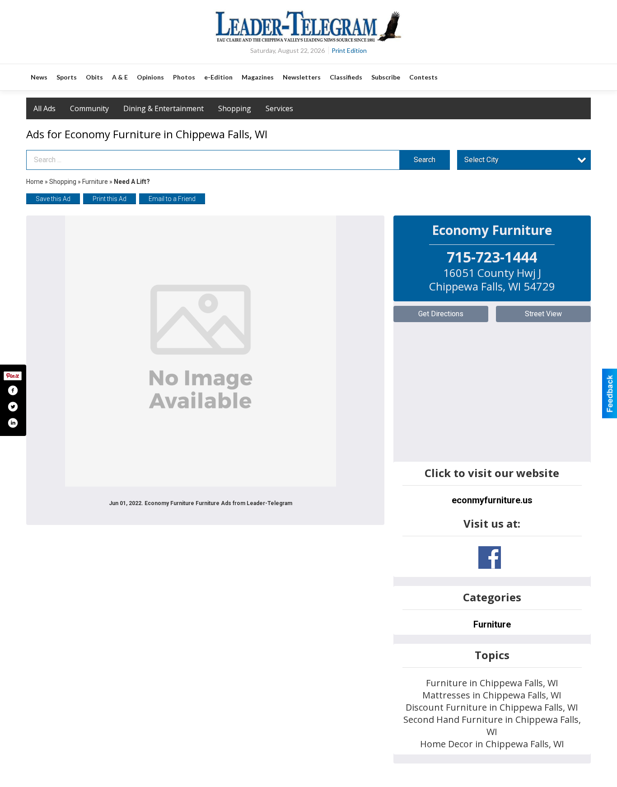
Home (34, 181)
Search (424, 159)
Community (89, 108)
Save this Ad (53, 198)
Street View (543, 313)
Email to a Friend (172, 198)
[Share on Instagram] (13, 423)
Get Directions (440, 313)
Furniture (95, 181)
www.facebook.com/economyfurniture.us (489, 557)
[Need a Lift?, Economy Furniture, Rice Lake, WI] (200, 351)
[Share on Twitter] (13, 406)
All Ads (44, 108)
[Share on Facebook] (13, 390)
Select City (481, 159)
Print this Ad (109, 198)
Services (279, 108)
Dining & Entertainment (163, 108)
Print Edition (349, 50)
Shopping (234, 108)
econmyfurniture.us (492, 500)
